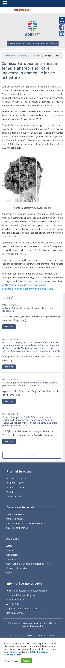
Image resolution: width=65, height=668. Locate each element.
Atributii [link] (10, 550)
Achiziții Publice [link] (14, 603)
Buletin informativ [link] (15, 599)
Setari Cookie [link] (12, 661)
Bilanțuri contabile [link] (15, 612)
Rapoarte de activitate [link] (17, 568)
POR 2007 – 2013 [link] (15, 487)
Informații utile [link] (13, 496)
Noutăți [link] (21, 55)
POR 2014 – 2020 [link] (15, 482)
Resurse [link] (41, 635)
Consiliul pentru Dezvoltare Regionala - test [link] (28, 563)
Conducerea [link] (12, 554)
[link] (15, 9)
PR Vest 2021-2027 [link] (16, 478)
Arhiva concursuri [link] (26, 635)
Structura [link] (11, 559)
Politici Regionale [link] (15, 518)
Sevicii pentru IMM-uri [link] (17, 527)
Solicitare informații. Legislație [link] (21, 595)
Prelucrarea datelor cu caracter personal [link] (26, 590)
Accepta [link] (26, 660)
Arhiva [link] (32, 455)
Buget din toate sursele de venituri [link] (23, 608)
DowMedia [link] (37, 626)
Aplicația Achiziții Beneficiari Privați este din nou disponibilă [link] (27, 309)
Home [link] (11, 55)
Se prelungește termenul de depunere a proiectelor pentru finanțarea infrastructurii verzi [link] (30, 384)
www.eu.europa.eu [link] (36, 281)
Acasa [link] (9, 545)
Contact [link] (10, 572)
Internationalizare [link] (15, 514)
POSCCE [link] (10, 491)
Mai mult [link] (9, 326)
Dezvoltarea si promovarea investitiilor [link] (26, 523)
